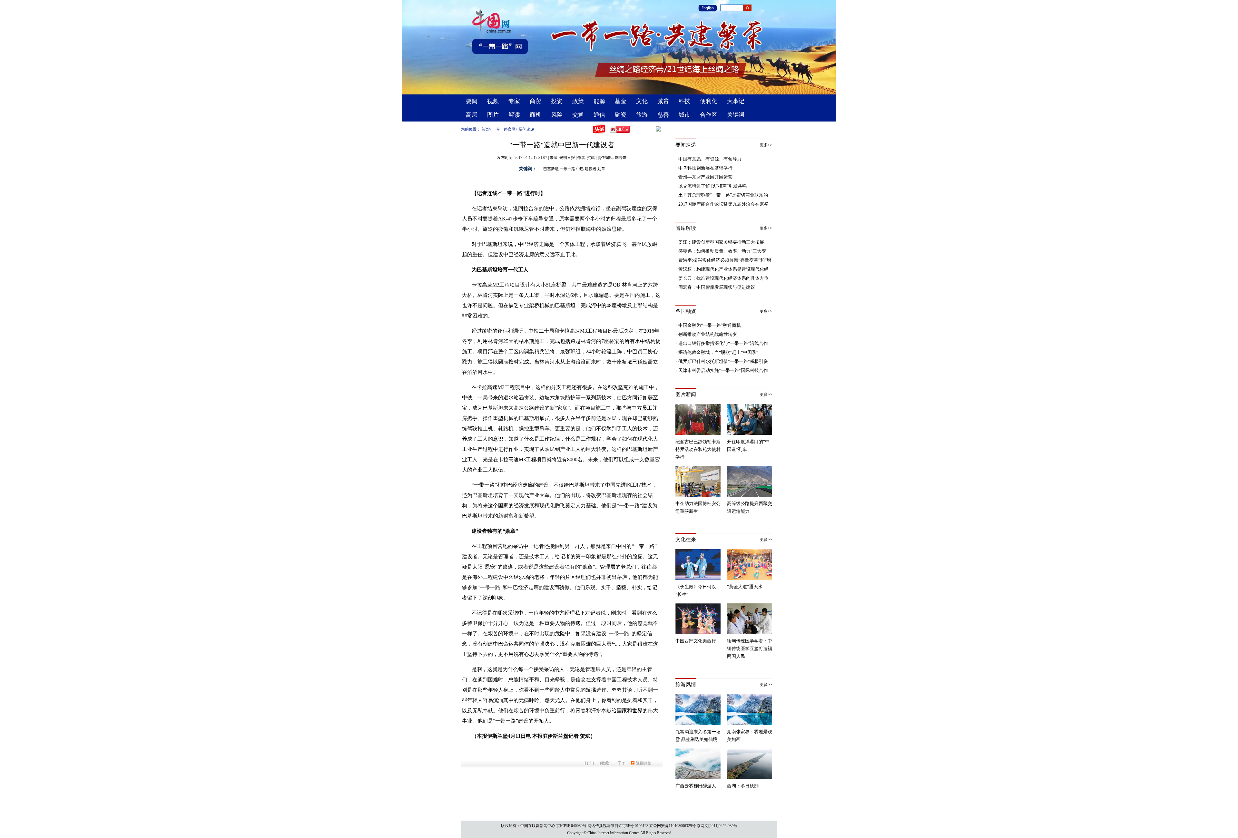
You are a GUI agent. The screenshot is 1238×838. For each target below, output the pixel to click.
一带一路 (567, 169)
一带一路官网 (504, 129)
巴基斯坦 (551, 169)
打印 (589, 763)
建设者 (590, 169)
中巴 (580, 169)
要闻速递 (526, 129)
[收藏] (605, 763)
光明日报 (567, 157)
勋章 (601, 169)
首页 (485, 129)
